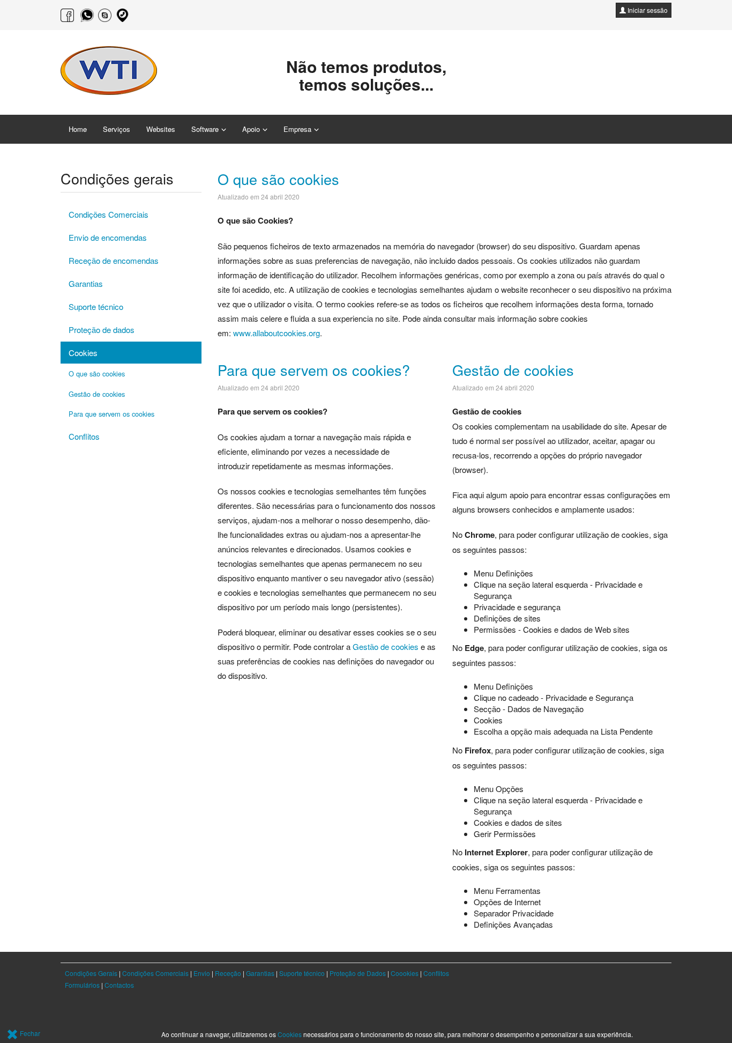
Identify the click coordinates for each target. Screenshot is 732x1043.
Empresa (297, 129)
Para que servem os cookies (111, 414)
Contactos (119, 984)
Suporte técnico (96, 306)
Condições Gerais (91, 973)
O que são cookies (278, 178)
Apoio (251, 129)
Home (78, 129)
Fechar (29, 1033)
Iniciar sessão (647, 9)
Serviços (116, 129)
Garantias (86, 283)
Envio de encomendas (108, 237)
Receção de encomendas (114, 260)
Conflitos (84, 436)
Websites (160, 129)
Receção (228, 973)
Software (205, 129)
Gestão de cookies (386, 646)
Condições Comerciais (108, 214)
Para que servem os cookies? (314, 369)
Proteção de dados (102, 329)
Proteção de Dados (358, 973)
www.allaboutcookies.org (276, 332)
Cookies (83, 352)
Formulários (82, 984)
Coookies (405, 973)
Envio (202, 973)
